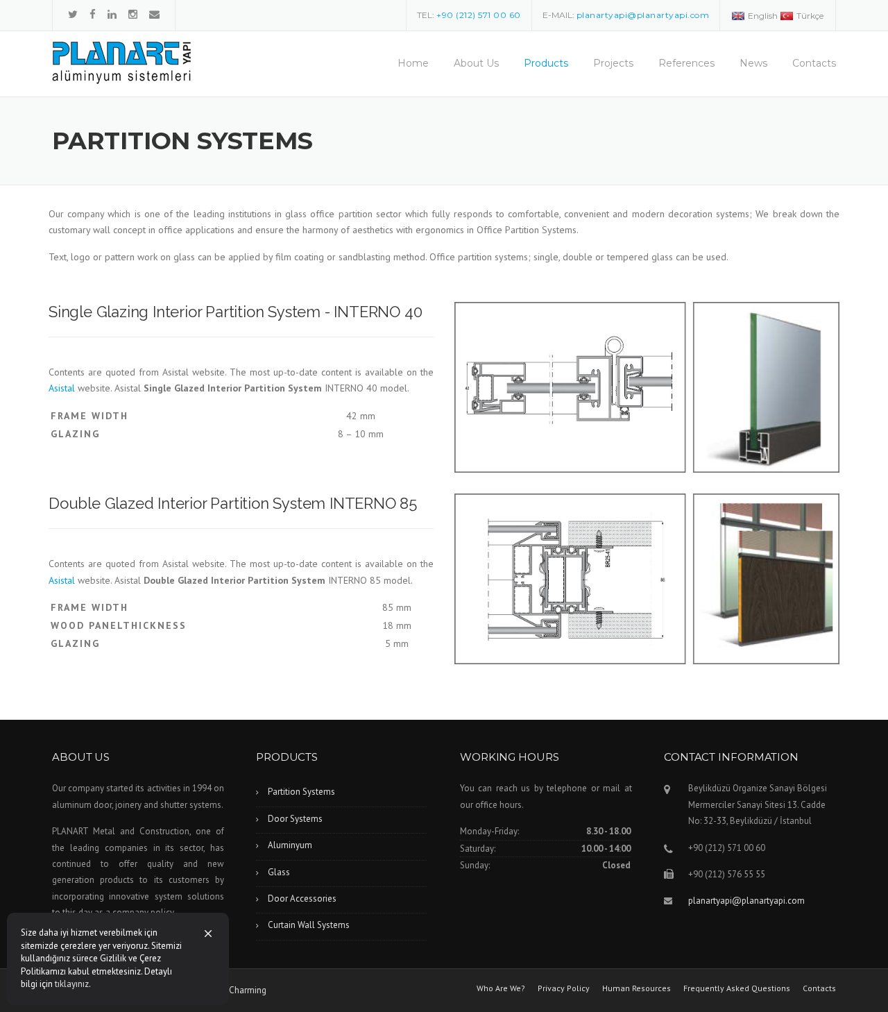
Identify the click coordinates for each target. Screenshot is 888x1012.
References (686, 63)
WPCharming (241, 990)
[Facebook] (92, 14)
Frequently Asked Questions (736, 988)
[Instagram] (132, 14)
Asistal (62, 388)
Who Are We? (501, 988)
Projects (613, 63)
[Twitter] (73, 14)
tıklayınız (72, 984)
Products (546, 63)
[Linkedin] (112, 14)
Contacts (814, 63)
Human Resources (636, 988)
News (753, 63)
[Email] (154, 14)
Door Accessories (302, 898)
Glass (279, 872)
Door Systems (295, 819)
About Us (476, 63)
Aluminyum (290, 845)
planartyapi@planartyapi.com (746, 900)
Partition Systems (301, 792)
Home (413, 63)
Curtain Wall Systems (309, 925)
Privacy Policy (564, 988)
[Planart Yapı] (121, 62)
